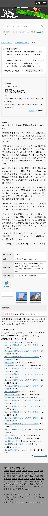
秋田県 (30, 471)
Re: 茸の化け (10, 392)
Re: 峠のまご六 (11, 441)
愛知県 (20, 479)
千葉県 (32, 473)
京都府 (38, 479)
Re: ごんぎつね (11, 342)
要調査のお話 (23, 489)
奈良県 (16, 481)
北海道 (6, 471)
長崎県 (16, 486)
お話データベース (22, 43)
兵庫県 (10, 481)
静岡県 (14, 479)
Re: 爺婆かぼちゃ (12, 450)
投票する (32, 314)
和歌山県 (23, 481)
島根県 (36, 481)
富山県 (31, 111)
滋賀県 (32, 479)
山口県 (14, 484)
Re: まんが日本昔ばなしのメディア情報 (21, 345)
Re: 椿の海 (9, 397)
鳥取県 (30, 481)
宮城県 (24, 471)
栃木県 (14, 473)
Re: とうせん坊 (11, 435)
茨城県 (8, 473)
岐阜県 (8, 479)
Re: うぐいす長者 (12, 395)
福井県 (30, 476)
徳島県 (20, 484)
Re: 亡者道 (9, 363)
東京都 (38, 473)
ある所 (14, 489)
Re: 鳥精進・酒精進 (13, 365)
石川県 (24, 476)
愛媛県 (32, 484)
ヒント (39, 32)
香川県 (26, 484)
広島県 (8, 484)
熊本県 (22, 486)
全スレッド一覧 (40, 456)
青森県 (12, 471)
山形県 (36, 471)
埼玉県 (26, 473)
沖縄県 (8, 489)
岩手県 (18, 471)
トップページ (6, 43)
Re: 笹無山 (9, 438)
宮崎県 (34, 486)
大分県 (28, 486)
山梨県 (36, 476)
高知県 (38, 484)
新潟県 (12, 476)
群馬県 (20, 473)
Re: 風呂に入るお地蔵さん (15, 444)
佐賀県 (10, 486)
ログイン (38, 502)
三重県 (26, 479)
